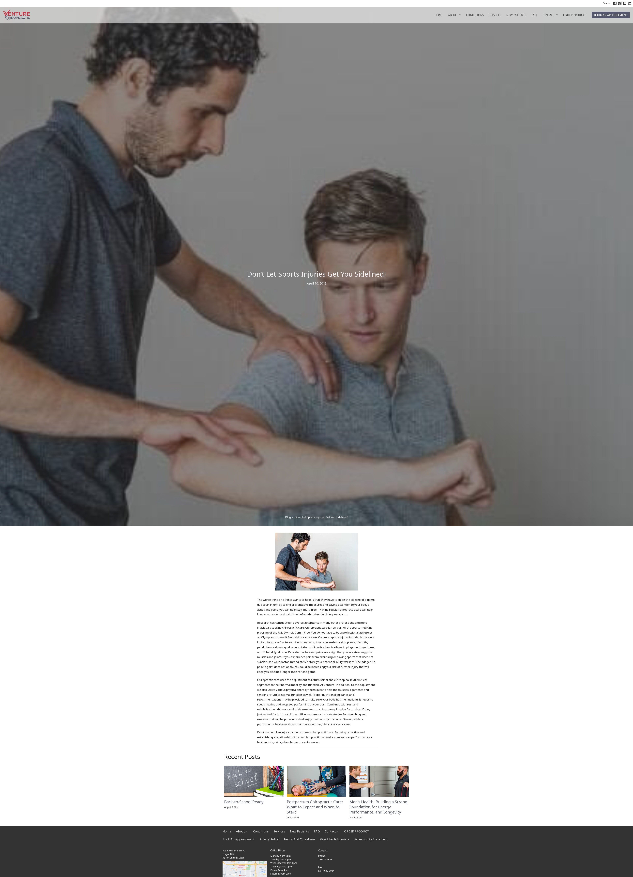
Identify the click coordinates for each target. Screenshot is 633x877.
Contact (548, 15)
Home (439, 15)
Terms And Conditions (299, 839)
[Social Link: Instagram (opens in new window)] (619, 3)
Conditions (475, 15)
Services (495, 15)
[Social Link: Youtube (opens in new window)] (624, 3)
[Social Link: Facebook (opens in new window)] (615, 3)
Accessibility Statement (371, 839)
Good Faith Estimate (334, 839)
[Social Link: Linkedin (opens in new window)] (629, 3)
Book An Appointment (611, 15)
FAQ (534, 15)
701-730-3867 (325, 859)
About (453, 15)
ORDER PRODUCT (575, 15)
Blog (288, 517)
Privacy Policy (269, 839)
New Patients (516, 15)
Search (606, 3)
